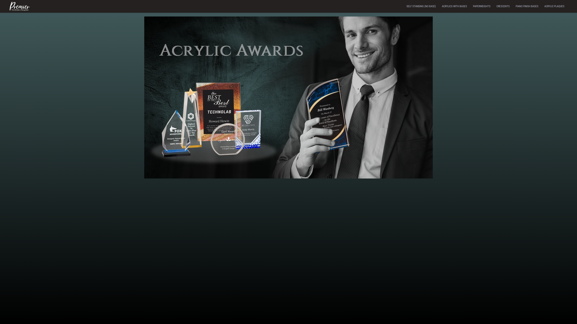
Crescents (503, 6)
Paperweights (481, 6)
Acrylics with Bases (454, 6)
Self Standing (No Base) (421, 6)
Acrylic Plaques (554, 6)
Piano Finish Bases (527, 6)
